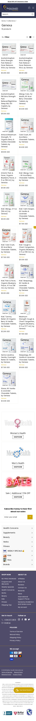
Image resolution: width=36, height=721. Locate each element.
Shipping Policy (15, 637)
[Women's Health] (18, 422)
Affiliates (21, 579)
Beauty (4, 596)
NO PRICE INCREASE (9, 579)
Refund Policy (15, 634)
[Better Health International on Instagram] (19, 619)
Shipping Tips (7, 605)
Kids (3, 599)
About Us (21, 582)
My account (22, 607)
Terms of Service (16, 631)
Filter (6, 37)
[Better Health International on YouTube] (26, 619)
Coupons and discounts (7, 583)
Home (4, 21)
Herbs (4, 593)
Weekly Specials (8, 587)
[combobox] (18, 14)
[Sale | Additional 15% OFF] (18, 482)
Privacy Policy (15, 640)
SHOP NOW (18, 437)
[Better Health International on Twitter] (29, 619)
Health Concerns (8, 590)
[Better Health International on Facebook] (22, 619)
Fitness (4, 602)
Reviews (21, 585)
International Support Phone (23, 598)
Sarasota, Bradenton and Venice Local (26, 603)
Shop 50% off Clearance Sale (18, 1)
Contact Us (22, 588)
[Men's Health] (18, 452)
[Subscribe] (30, 517)
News (20, 594)
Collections (11, 21)
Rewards (21, 591)
